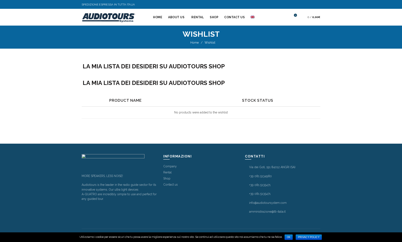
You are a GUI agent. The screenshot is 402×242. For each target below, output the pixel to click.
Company (170, 166)
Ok (289, 237)
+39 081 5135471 (260, 185)
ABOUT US (176, 17)
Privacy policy (309, 237)
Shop (214, 17)
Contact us (234, 17)
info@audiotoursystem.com (268, 202)
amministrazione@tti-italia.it (267, 211)
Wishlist (295, 15)
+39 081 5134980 (260, 176)
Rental (197, 17)
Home (157, 17)
